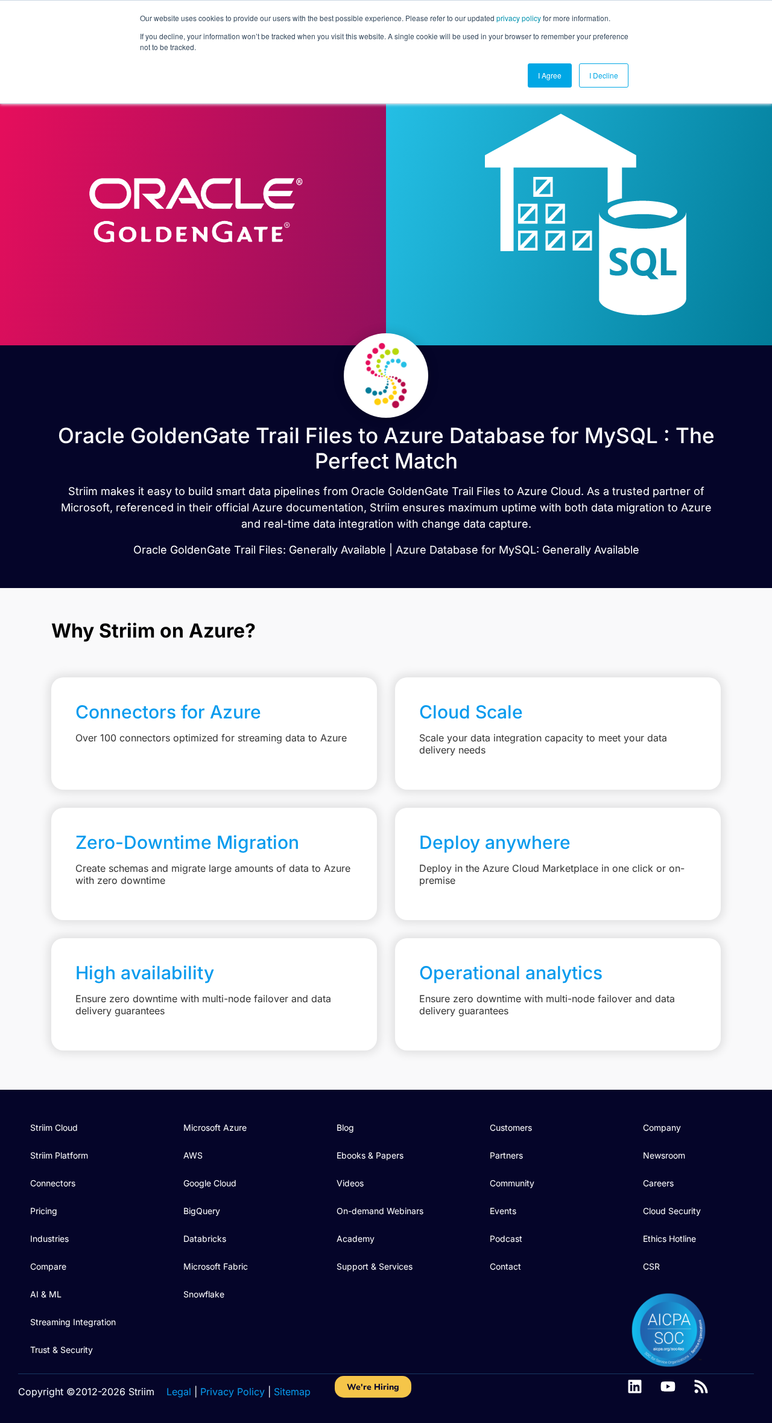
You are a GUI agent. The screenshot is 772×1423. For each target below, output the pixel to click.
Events (503, 1211)
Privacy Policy (232, 1392)
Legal (178, 1392)
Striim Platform (59, 1155)
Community (512, 1183)
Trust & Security (61, 1350)
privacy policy (518, 18)
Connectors (52, 1183)
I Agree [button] (550, 75)
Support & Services (375, 1266)
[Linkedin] (634, 1386)
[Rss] (701, 1386)
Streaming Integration (73, 1322)
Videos (350, 1183)
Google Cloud (209, 1183)
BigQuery (201, 1211)
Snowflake (203, 1294)
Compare (48, 1266)
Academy (356, 1238)
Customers (511, 1127)
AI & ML (46, 1294)
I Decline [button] (603, 75)
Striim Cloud (54, 1127)
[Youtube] (668, 1386)
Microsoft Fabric (215, 1266)
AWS (193, 1155)
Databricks (204, 1238)
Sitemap (292, 1392)
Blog (345, 1127)
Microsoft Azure (215, 1127)
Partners (506, 1155)
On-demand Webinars (380, 1211)
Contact (505, 1266)
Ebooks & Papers (370, 1155)
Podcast (506, 1238)
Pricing (43, 1211)
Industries (49, 1238)
